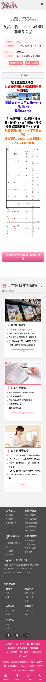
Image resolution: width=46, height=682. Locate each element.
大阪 (26, 611)
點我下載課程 (32, 63)
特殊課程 (9, 551)
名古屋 (8, 614)
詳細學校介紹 (16, 63)
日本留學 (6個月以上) (13, 545)
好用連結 (28, 552)
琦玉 (26, 597)
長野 (12, 611)
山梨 (7, 611)
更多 (23, 351)
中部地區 (10, 606)
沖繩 (7, 628)
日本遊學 (20, 644)
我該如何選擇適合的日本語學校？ (22, 393)
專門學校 (9, 555)
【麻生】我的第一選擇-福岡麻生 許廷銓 (25, 471)
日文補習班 (33, 648)
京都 (31, 611)
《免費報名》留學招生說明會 (20, 330)
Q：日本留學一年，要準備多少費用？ (24, 341)
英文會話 (23, 656)
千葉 (31, 597)
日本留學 (9, 644)
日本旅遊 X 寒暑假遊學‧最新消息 (22, 337)
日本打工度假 (30, 548)
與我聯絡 (9, 519)
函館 (7, 597)
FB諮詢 (17, 679)
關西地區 (29, 606)
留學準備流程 (11, 523)
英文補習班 (25, 652)
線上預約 (29, 679)
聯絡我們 (6, 679)
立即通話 (40, 679)
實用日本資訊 (30, 541)
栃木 (26, 601)
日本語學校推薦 (34, 644)
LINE (26, 636)
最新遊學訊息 (30, 515)
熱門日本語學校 (31, 519)
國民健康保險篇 (15, 408)
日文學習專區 (30, 544)
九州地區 (10, 620)
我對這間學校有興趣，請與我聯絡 (23, 257)
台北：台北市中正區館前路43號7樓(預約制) (21, 565)
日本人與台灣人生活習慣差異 (20, 400)
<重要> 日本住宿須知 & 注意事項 (22, 345)
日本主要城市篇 (15, 404)
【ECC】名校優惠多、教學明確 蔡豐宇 (24, 455)
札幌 (7, 593)
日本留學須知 (30, 527)
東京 (26, 593)
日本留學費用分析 (16, 396)
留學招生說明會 (31, 523)
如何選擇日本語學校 (16, 648)
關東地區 (29, 589)
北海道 (9, 589)
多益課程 (37, 652)
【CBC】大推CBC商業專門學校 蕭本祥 (24, 459)
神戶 (26, 614)
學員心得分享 (30, 531)
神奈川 (32, 593)
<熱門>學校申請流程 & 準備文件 (22, 333)
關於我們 (9, 515)
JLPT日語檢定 (11, 652)
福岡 (7, 624)
